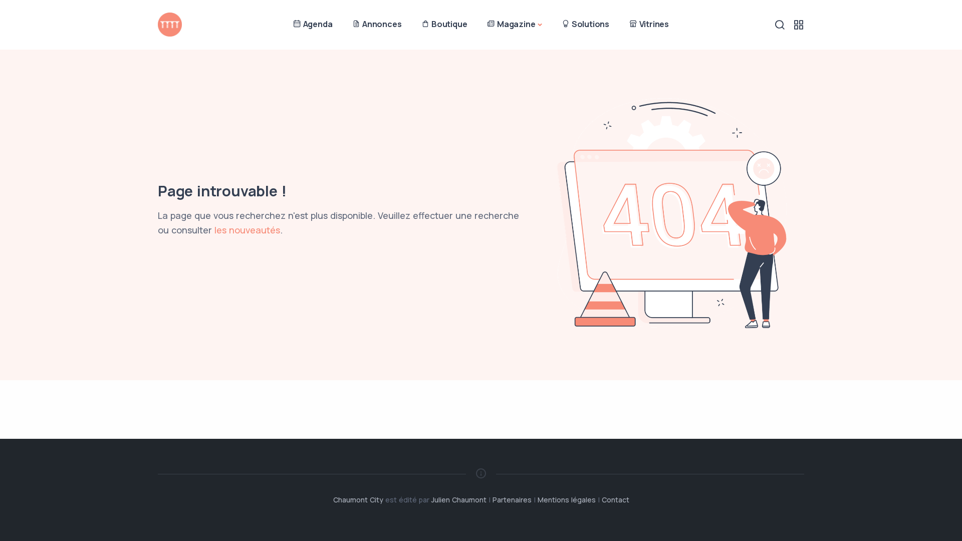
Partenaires (512, 499)
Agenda (317, 24)
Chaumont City (358, 499)
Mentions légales (567, 499)
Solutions (589, 24)
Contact (615, 499)
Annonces (380, 24)
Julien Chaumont (459, 499)
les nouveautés (247, 230)
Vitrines (653, 24)
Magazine (515, 24)
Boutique (448, 24)
